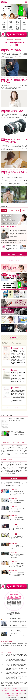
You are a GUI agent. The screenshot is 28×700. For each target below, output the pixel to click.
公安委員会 (9, 448)
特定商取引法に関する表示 (13, 695)
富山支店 (3, 630)
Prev (2, 15)
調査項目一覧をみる (14, 260)
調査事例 (17, 24)
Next (26, 15)
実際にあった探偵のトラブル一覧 (13, 692)
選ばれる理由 (4, 690)
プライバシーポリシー (20, 693)
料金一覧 (9, 688)
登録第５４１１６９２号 (14, 614)
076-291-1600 (14, 625)
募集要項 (8, 485)
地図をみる (24, 625)
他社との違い (4, 29)
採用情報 (17, 29)
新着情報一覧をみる (14, 581)
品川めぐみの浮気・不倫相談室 (8, 693)
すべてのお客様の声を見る (14, 408)
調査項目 (3, 24)
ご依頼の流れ (24, 24)
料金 (10, 24)
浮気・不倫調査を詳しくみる (15, 254)
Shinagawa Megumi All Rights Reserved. (16, 697)
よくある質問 (10, 29)
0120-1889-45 (14, 635)
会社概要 (23, 29)
